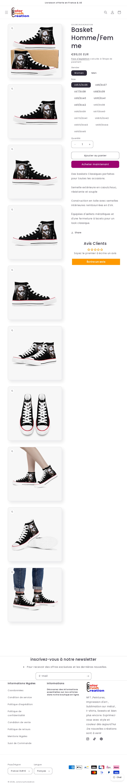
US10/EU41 (100, 98)
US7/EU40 (101, 112)
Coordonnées (16, 690)
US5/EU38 (101, 105)
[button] (6, 12)
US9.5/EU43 (82, 125)
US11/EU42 (80, 104)
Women (79, 73)
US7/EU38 (80, 91)
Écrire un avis (96, 262)
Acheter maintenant (95, 164)
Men (94, 73)
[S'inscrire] (87, 676)
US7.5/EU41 (82, 119)
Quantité (75, 138)
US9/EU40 (80, 98)
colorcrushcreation (25, 782)
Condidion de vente (19, 722)
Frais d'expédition (80, 58)
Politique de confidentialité (16, 713)
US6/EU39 (81, 112)
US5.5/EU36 (81, 84)
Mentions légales (17, 736)
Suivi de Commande (19, 743)
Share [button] (78, 232)
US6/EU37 (101, 84)
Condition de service (20, 697)
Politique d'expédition (20, 704)
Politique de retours (19, 729)
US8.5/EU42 (103, 119)
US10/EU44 (104, 125)
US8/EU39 (99, 91)
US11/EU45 (81, 132)
